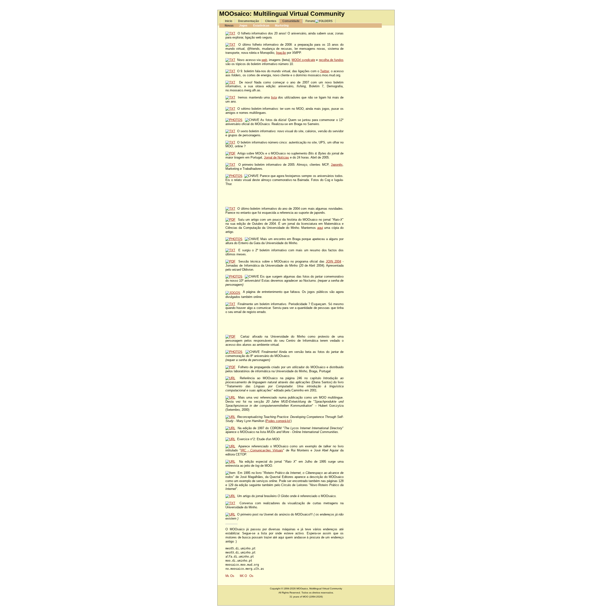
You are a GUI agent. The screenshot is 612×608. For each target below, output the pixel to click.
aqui (320, 228)
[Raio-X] (230, 219)
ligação (281, 53)
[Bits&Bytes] (230, 153)
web (264, 60)
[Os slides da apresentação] (230, 261)
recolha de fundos (331, 60)
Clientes (270, 20)
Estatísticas (261, 25)
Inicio (228, 20)
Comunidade (291, 20)
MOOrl (303, 60)
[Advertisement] (306, 5)
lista (274, 97)
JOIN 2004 (333, 261)
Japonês (337, 164)
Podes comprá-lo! (278, 421)
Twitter (324, 71)
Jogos (243, 25)
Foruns (310, 20)
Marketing (282, 25)
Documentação (248, 20)
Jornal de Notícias (276, 157)
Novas (229, 25)
